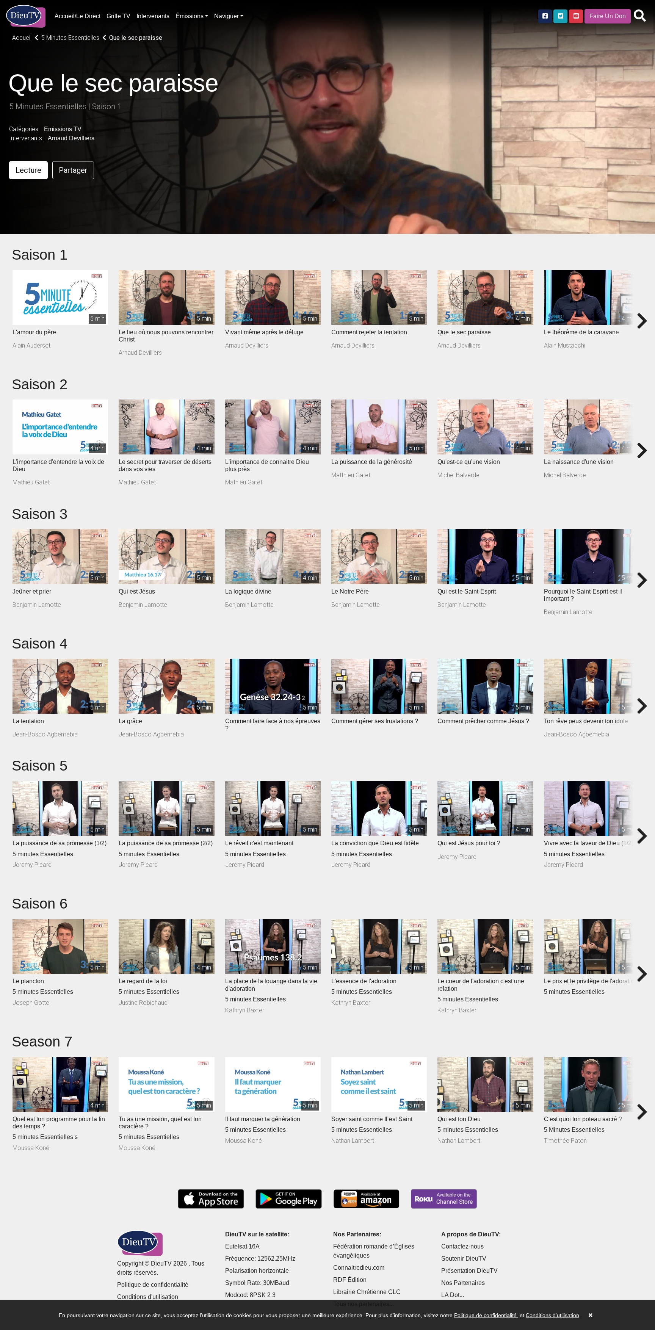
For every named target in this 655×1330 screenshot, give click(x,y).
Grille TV (118, 16)
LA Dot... (452, 1295)
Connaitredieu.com (358, 1267)
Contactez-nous (462, 1246)
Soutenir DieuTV (463, 1258)
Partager (73, 170)
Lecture (28, 170)
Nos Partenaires (463, 1283)
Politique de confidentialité (152, 1284)
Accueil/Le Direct (77, 16)
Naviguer (226, 16)
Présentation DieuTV (469, 1270)
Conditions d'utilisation (147, 1297)
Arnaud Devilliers (71, 138)
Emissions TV (62, 129)
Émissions (190, 16)
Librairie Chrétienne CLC (367, 1292)
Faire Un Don (607, 16)
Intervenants (152, 16)
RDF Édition (350, 1280)
